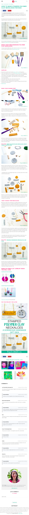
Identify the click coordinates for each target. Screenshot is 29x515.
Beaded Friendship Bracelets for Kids (13, 240)
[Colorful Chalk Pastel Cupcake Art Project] (7, 365)
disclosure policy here (15, 49)
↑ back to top (14, 502)
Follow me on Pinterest (4, 299)
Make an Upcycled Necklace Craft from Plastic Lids (14, 144)
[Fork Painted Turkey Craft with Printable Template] (21, 375)
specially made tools (18, 73)
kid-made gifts (7, 42)
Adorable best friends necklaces (6, 271)
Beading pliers (3, 83)
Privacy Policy (20, 513)
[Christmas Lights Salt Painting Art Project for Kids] (7, 375)
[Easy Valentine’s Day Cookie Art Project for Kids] (21, 365)
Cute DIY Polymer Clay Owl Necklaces (7, 285)
